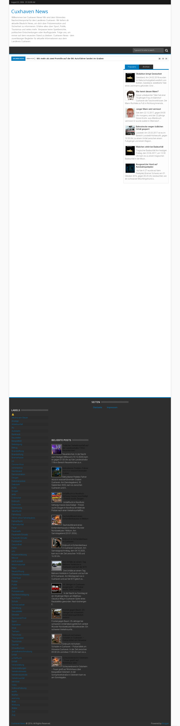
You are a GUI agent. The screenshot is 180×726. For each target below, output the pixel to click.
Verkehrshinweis (19, 671)
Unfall (14, 655)
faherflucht (16, 511)
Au (13, 428)
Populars (132, 67)
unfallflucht (17, 658)
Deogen (15, 478)
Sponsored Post (19, 618)
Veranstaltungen (19, 668)
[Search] (166, 50)
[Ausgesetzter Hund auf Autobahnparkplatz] (130, 168)
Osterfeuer (16, 578)
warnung (16, 698)
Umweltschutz (18, 648)
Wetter (14, 708)
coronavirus (17, 468)
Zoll (13, 711)
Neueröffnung (18, 571)
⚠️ (13, 414)
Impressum (112, 407)
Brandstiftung (18, 451)
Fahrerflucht (17, 521)
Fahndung (16, 514)
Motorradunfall (18, 564)
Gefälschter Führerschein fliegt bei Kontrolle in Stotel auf (29, 381)
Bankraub (16, 434)
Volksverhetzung (19, 688)
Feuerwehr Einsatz (20, 534)
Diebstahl (16, 484)
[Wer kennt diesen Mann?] (130, 95)
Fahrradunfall (18, 524)
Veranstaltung (18, 665)
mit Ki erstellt (17, 561)
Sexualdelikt (17, 611)
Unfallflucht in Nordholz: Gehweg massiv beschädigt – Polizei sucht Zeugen (75, 496)
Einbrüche (16, 504)
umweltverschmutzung (22, 651)
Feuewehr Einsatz (19, 538)
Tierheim (15, 631)
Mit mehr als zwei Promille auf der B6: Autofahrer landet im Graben (70, 58)
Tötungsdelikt (18, 638)
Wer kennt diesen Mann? (147, 91)
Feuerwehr (16, 531)
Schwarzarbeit (18, 605)
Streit (14, 628)
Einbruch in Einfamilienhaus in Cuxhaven (74, 540)
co (13, 461)
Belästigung (17, 444)
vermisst (15, 681)
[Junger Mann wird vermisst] (130, 112)
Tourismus (17, 641)
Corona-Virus (18, 464)
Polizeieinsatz (18, 591)
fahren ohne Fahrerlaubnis (23, 518)
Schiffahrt (16, 598)
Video (14, 685)
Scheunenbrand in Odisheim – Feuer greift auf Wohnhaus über (75, 660)
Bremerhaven (17, 458)
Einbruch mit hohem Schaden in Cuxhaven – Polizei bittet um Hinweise (74, 638)
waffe (14, 691)
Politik (14, 585)
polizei (14, 588)
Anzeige (15, 421)
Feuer (14, 528)
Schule (15, 601)
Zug (13, 715)
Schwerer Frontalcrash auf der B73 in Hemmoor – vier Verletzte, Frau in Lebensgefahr (101, 382)
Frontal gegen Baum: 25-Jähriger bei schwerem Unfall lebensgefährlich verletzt (73, 614)
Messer (15, 558)
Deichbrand (17, 471)
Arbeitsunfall (17, 424)
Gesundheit (17, 544)
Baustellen (16, 438)
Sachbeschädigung (20, 595)
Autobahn (16, 431)
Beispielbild (17, 441)
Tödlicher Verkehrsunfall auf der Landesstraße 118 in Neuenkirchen (75, 448)
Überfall (15, 645)
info (13, 551)
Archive (146, 67)
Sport (14, 621)
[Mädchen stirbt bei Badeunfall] (130, 150)
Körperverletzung (19, 555)
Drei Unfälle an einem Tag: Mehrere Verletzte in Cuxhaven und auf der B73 (74, 564)
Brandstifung (17, 454)
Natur (14, 568)
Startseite (97, 407)
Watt (14, 701)
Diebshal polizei (18, 481)
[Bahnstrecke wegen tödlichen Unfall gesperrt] (130, 130)
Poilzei (14, 581)
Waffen (15, 695)
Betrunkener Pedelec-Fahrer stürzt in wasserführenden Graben (75, 471)
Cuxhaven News (29, 11)
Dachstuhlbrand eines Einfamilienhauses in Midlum (75, 517)
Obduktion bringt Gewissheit (149, 74)
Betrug (14, 448)
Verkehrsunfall (18, 678)
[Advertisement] (72, 418)
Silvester (15, 615)
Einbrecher (16, 498)
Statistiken (16, 625)
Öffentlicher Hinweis (20, 574)
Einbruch (16, 501)
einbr (14, 494)
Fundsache (17, 541)
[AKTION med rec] (34, 310)
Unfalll (14, 661)
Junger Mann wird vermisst (148, 109)
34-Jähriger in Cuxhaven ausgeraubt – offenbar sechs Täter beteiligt (73, 587)
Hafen (14, 548)
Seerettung (16, 608)
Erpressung (17, 508)
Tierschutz (16, 635)
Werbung (16, 705)
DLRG (14, 488)
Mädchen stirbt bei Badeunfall (149, 147)
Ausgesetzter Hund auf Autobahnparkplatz (147, 165)
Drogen (15, 491)
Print (101, 82)
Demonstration (18, 474)
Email (110, 82)
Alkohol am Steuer (20, 418)
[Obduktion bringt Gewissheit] (130, 77)
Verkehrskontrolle (19, 675)
